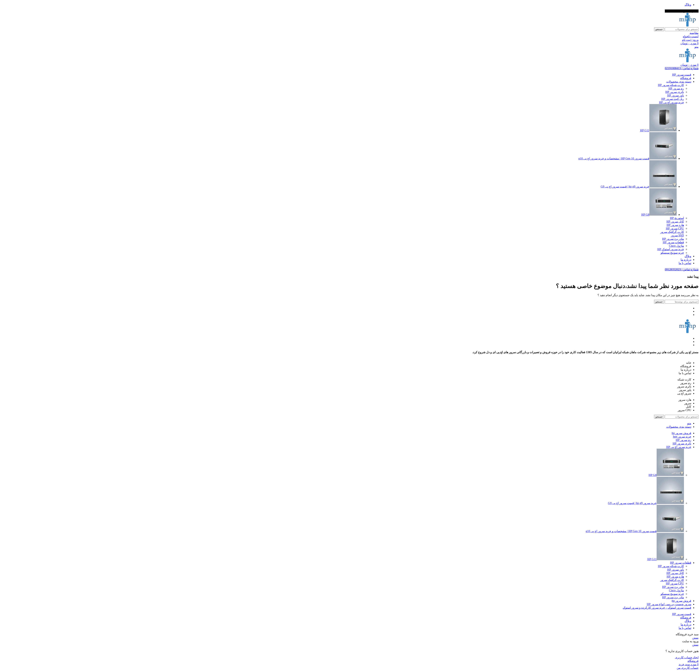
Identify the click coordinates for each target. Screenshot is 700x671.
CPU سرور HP (675, 228)
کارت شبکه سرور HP (671, 85)
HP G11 (644, 130)
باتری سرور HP (674, 91)
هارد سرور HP (675, 225)
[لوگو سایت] (687, 25)
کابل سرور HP (675, 221)
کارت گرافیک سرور (672, 231)
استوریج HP (677, 218)
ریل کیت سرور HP (672, 98)
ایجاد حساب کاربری (687, 657)
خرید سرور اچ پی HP (671, 102)
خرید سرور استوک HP (670, 249)
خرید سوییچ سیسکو (672, 252)
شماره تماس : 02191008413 (682, 68)
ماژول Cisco (676, 245)
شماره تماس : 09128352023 (682, 269)
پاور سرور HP (675, 95)
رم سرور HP (676, 88)
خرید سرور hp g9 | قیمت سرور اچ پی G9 (625, 186)
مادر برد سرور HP (673, 238)
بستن (695, 637)
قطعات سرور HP (673, 242)
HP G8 (645, 214)
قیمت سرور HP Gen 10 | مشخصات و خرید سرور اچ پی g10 (613, 158)
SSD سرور (677, 235)
